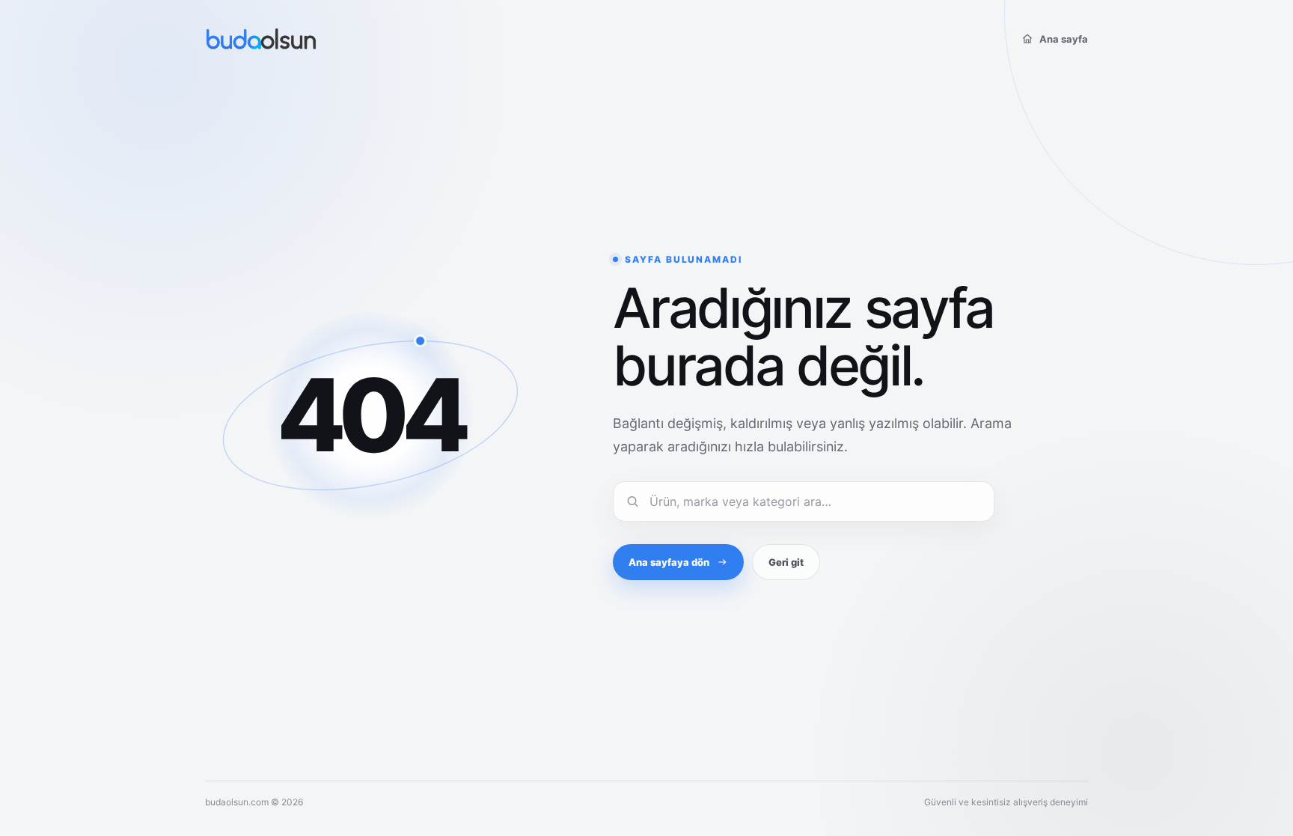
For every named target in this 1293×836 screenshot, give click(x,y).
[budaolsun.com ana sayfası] (261, 38)
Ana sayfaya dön (669, 562)
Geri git (786, 562)
